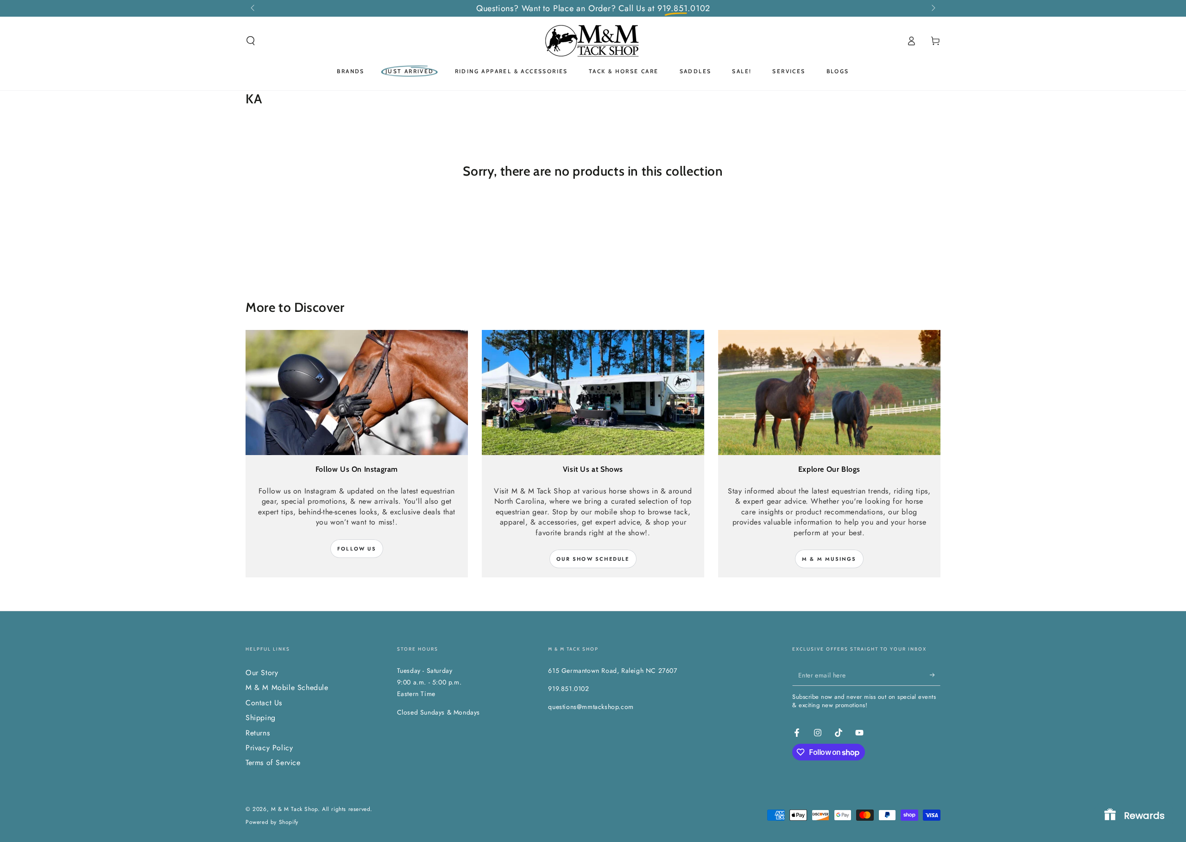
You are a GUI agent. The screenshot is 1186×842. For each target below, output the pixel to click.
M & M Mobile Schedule (287, 687)
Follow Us (356, 548)
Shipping (261, 717)
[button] (251, 41)
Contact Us (264, 702)
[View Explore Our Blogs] (829, 392)
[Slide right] (932, 8)
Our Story (262, 672)
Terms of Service (273, 762)
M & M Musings (829, 559)
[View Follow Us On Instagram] (357, 392)
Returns (258, 733)
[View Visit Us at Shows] (593, 392)
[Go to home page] (593, 41)
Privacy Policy (269, 747)
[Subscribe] (935, 675)
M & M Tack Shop (294, 809)
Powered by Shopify (272, 822)
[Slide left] (253, 8)
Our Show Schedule (592, 559)
